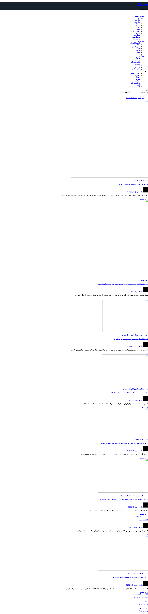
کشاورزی (137, 35)
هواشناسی (136, 39)
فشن (138, 85)
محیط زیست (135, 37)
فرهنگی (137, 58)
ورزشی (137, 60)
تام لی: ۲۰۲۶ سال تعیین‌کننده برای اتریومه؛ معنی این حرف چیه (131, 339)
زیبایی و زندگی (135, 31)
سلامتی (137, 33)
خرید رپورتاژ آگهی (142, 611)
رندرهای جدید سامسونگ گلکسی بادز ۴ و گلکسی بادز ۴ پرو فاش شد (129, 392)
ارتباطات (137, 45)
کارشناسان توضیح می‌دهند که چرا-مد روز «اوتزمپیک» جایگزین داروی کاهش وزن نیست (124, 443)
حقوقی (137, 20)
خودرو (138, 48)
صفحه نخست (139, 16)
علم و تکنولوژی (135, 43)
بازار (142, 71)
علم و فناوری (135, 46)
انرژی (138, 54)
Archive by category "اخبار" (135, 98)
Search (126, 92)
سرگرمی (141, 56)
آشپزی (138, 25)
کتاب (138, 66)
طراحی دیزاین (135, 83)
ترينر (146, 601)
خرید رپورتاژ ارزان (142, 608)
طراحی (137, 81)
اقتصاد (138, 77)
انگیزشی (137, 22)
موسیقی (137, 64)
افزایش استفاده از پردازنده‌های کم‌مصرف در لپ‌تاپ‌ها (133, 184)
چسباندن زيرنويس (142, 604)
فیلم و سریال (135, 62)
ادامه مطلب (144, 199)
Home (142, 96)
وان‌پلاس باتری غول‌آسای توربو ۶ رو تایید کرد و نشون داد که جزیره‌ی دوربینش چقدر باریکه (124, 499)
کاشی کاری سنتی (143, 520)
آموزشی (137, 24)
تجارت (138, 79)
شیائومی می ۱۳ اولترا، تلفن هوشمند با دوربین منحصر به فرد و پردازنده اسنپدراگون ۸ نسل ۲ (123, 284)
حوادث (138, 29)
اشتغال (137, 75)
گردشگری (136, 67)
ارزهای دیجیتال (135, 73)
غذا (139, 86)
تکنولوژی (141, 41)
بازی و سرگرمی (134, 69)
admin (141, 192)
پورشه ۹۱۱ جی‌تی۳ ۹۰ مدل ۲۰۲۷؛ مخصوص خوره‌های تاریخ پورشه (130, 577)
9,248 (139, 594)
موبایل (138, 52)
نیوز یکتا (142, 4)
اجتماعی (141, 18)
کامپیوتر (137, 50)
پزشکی (137, 27)
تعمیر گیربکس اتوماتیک (140, 597)
